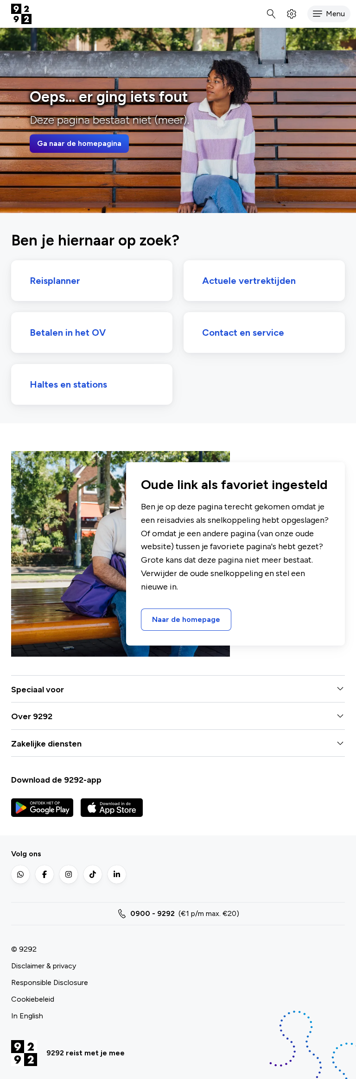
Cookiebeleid (32, 999)
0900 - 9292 (152, 913)
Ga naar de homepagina (79, 143)
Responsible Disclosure (49, 982)
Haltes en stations (68, 384)
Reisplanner (55, 280)
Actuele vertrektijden (249, 280)
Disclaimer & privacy (43, 965)
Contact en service (243, 332)
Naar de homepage (186, 619)
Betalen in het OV (68, 332)
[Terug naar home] (21, 14)
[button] (328, 14)
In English (27, 1015)
